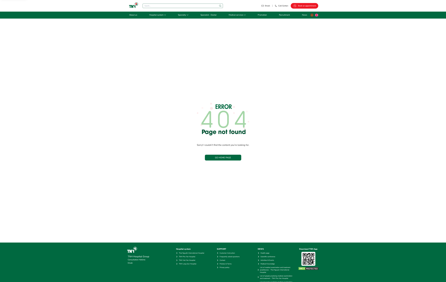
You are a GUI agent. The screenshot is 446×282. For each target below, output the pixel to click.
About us (133, 15)
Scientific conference (268, 257)
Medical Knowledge (268, 264)
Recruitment (284, 15)
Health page (265, 253)
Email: (267, 6)
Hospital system (156, 15)
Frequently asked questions (230, 257)
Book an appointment (307, 6)
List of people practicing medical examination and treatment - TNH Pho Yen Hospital (276, 277)
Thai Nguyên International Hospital (191, 253)
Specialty (182, 15)
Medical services (236, 15)
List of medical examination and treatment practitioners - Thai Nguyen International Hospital (275, 269)
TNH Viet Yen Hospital (187, 260)
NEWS (261, 249)
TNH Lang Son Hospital (187, 264)
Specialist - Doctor (208, 15)
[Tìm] (220, 6)
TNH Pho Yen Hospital (187, 257)
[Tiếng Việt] (312, 15)
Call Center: (283, 6)
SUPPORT (221, 249)
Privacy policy (224, 267)
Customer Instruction (227, 253)
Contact (222, 260)
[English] (316, 15)
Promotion (262, 15)
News (304, 15)
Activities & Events (267, 260)
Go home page (223, 157)
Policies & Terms (226, 264)
